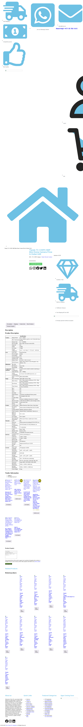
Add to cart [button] (17, 498)
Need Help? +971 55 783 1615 (66, 29)
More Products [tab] (30, 324)
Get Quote (8, 504)
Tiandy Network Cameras (47, 257)
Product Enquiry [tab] (11, 326)
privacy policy (37, 561)
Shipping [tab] (16, 324)
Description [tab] (9, 324)
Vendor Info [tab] (22, 324)
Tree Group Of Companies (11, 725)
